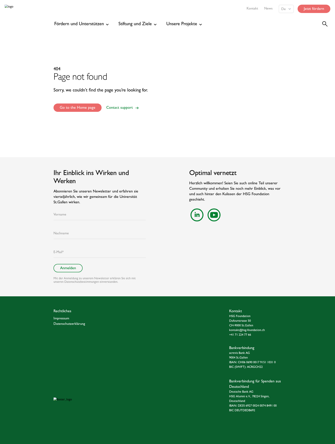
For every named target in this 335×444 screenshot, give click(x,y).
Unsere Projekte (181, 24)
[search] (325, 24)
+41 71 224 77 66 (240, 335)
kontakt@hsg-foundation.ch (247, 330)
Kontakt (252, 9)
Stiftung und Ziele (135, 24)
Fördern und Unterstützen (79, 24)
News (268, 9)
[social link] (197, 215)
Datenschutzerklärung (69, 324)
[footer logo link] (94, 405)
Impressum (61, 319)
